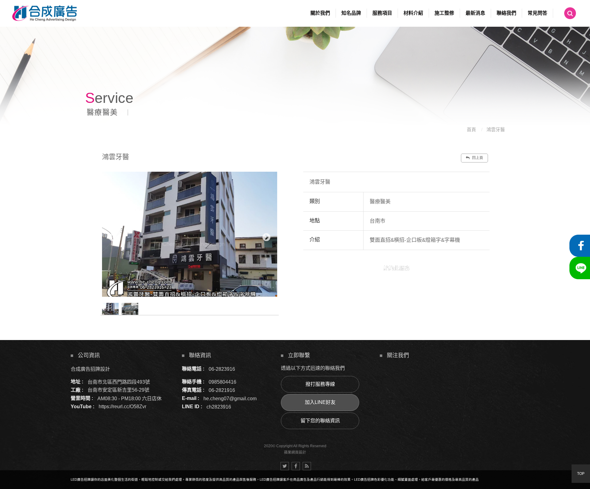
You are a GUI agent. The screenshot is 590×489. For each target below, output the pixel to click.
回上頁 (477, 158)
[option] (189, 234)
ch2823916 (218, 406)
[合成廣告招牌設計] (44, 13)
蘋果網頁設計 (295, 452)
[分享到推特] (285, 466)
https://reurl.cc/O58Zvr (122, 406)
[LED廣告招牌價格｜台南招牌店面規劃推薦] (295, 65)
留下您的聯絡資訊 (320, 420)
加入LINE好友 (320, 402)
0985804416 (222, 381)
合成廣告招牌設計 (90, 368)
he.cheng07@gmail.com (230, 398)
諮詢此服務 (397, 268)
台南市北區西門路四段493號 (119, 381)
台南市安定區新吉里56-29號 (118, 390)
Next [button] (266, 237)
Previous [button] (112, 237)
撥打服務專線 (320, 384)
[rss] (307, 466)
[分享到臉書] (296, 466)
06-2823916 (222, 368)
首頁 (471, 129)
